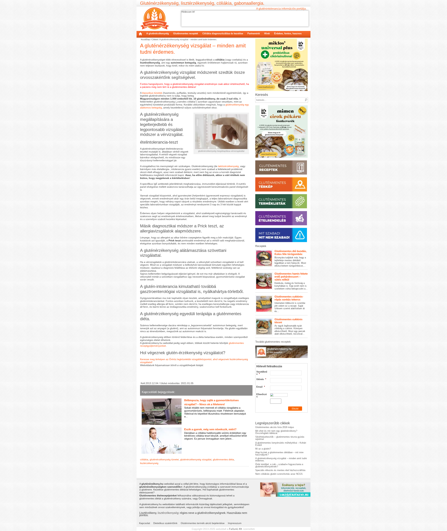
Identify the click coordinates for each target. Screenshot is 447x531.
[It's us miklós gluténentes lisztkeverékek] (281, 39)
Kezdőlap (140, 34)
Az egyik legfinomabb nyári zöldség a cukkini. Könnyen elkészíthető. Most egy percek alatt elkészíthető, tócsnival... (289, 326)
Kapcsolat (144, 523)
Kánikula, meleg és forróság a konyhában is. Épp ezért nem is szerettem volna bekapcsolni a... (291, 281)
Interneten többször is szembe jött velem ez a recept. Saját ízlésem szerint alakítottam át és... (289, 304)
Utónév (261, 379)
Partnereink (253, 33)
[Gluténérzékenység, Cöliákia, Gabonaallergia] (154, 18)
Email (260, 387)
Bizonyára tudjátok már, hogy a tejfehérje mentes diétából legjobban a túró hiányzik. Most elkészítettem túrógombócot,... (290, 258)
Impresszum (234, 523)
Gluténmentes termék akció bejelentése (203, 523)
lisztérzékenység (149, 463)
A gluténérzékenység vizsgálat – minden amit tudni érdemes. (281, 459)
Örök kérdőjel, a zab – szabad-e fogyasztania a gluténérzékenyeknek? (279, 465)
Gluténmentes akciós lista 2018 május (274, 427)
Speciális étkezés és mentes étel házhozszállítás (280, 470)
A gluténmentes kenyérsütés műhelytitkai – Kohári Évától (280, 443)
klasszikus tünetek (152, 92)
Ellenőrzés (261, 395)
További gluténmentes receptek (273, 341)
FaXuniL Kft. (236, 529)
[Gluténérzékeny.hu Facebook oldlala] (281, 346)
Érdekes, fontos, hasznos (288, 33)
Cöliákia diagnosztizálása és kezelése (222, 33)
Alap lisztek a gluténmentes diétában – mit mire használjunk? (279, 453)
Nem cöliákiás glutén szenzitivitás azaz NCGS (279, 474)
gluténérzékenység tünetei (164, 459)
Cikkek (155, 39)
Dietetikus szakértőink (165, 523)
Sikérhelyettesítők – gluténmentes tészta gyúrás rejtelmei (279, 438)
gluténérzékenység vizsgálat (195, 459)
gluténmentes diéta (223, 459)
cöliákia (144, 459)
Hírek (267, 33)
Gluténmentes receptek (185, 33)
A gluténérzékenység (157, 33)
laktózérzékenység (228, 166)
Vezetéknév (261, 373)
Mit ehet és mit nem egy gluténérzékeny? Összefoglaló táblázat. (276, 432)
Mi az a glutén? (263, 448)
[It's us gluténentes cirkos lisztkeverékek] (281, 106)
